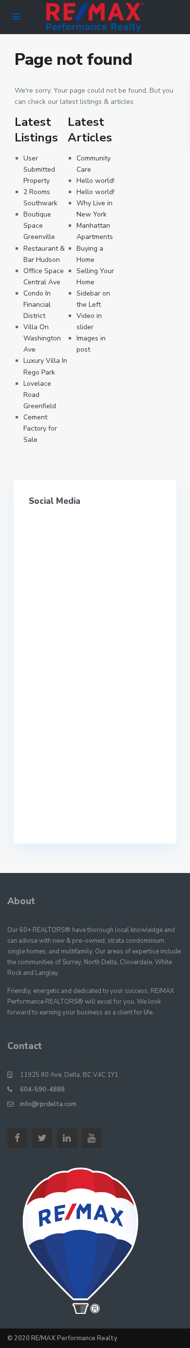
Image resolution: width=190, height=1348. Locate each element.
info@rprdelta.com (48, 1104)
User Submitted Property (39, 169)
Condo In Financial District (37, 304)
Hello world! (95, 180)
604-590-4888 (42, 1089)
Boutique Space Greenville (39, 225)
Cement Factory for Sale (40, 428)
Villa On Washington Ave (42, 338)
